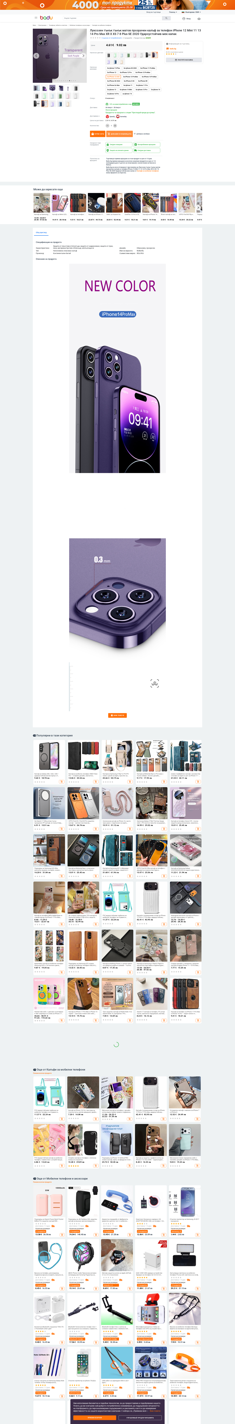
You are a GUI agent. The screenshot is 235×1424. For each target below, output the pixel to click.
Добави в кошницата (119, 133)
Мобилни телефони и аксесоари (80, 25)
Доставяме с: (95, 116)
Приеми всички (95, 1418)
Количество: (94, 126)
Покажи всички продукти (42, 1224)
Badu (34, 25)
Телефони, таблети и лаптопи (58, 25)
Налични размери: (93, 68)
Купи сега (97, 133)
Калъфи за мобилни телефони (101, 25)
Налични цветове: (96, 53)
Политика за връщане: (94, 159)
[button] (36, 17)
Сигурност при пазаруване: (95, 144)
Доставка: (93, 107)
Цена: (93, 45)
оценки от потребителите (112, 38)
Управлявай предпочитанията (140, 1418)
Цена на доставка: (97, 120)
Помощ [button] (172, 12)
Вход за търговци (154, 12)
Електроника (42, 25)
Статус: (92, 98)
